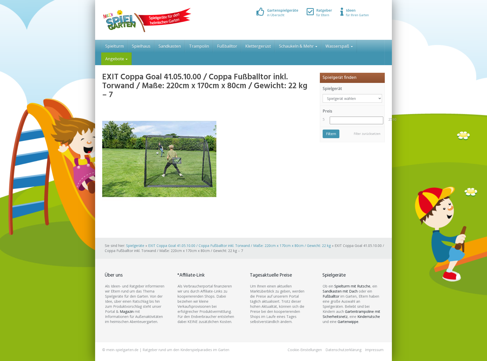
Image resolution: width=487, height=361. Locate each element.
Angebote (115, 59)
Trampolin (199, 46)
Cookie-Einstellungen (305, 349)
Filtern (331, 133)
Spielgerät (332, 88)
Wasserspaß (337, 46)
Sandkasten (170, 46)
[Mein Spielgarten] (146, 20)
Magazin (127, 311)
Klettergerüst (258, 46)
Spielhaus (141, 46)
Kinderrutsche (368, 316)
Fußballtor (227, 46)
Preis (327, 111)
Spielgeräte (135, 245)
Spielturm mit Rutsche (352, 286)
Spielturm (114, 46)
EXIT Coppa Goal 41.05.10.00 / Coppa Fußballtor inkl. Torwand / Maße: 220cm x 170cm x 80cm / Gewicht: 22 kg (239, 245)
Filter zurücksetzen (367, 134)
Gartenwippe (348, 321)
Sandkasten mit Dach (340, 291)
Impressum (374, 349)
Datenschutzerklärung (343, 349)
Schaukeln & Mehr (297, 46)
